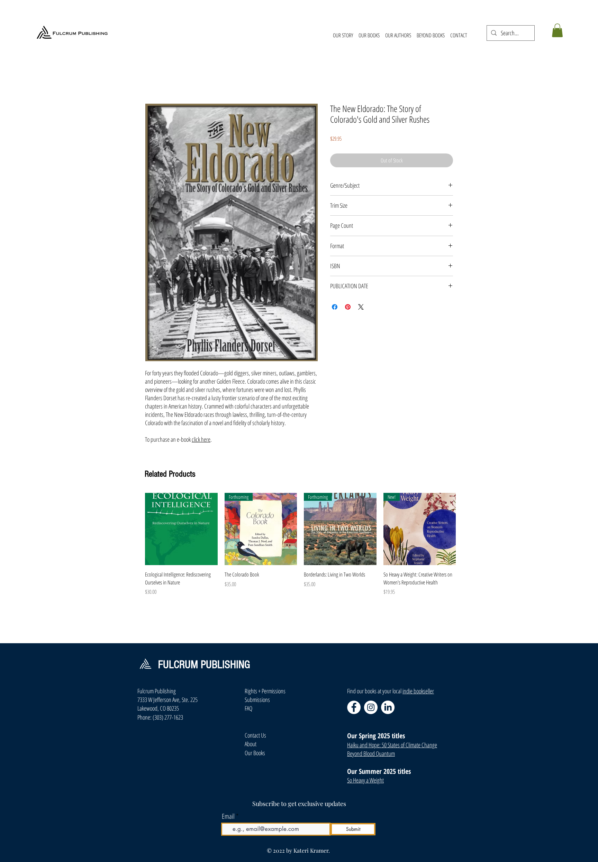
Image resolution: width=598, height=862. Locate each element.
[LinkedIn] (388, 707)
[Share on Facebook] (334, 307)
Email (228, 816)
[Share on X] (361, 307)
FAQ (248, 708)
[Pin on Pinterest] (348, 307)
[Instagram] (371, 707)
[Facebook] (354, 707)
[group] (300, 548)
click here (201, 439)
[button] (557, 30)
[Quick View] (181, 529)
